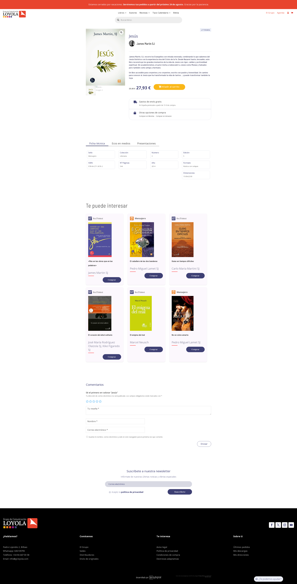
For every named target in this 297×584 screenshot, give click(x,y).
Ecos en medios (121, 143)
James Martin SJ (146, 43)
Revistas (144, 13)
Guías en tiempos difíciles (183, 261)
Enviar (204, 443)
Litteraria (205, 30)
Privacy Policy (201, 575)
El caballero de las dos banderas (143, 261)
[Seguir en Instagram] (284, 525)
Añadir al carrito (170, 86)
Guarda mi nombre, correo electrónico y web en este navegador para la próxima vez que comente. (126, 437)
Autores (133, 13)
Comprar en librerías (146, 116)
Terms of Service (208, 576)
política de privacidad (132, 492)
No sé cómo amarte (180, 335)
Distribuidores (87, 554)
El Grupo (270, 13)
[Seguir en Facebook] (271, 525)
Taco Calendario (160, 13)
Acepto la (127, 492)
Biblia (176, 13)
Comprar (112, 280)
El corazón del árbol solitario (100, 335)
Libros (121, 13)
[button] (121, 32)
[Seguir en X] (278, 525)
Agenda (280, 13)
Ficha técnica (97, 143)
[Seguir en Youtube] (291, 525)
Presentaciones (146, 143)
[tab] (97, 143)
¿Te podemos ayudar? (270, 579)
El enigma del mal (137, 335)
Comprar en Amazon (164, 116)
